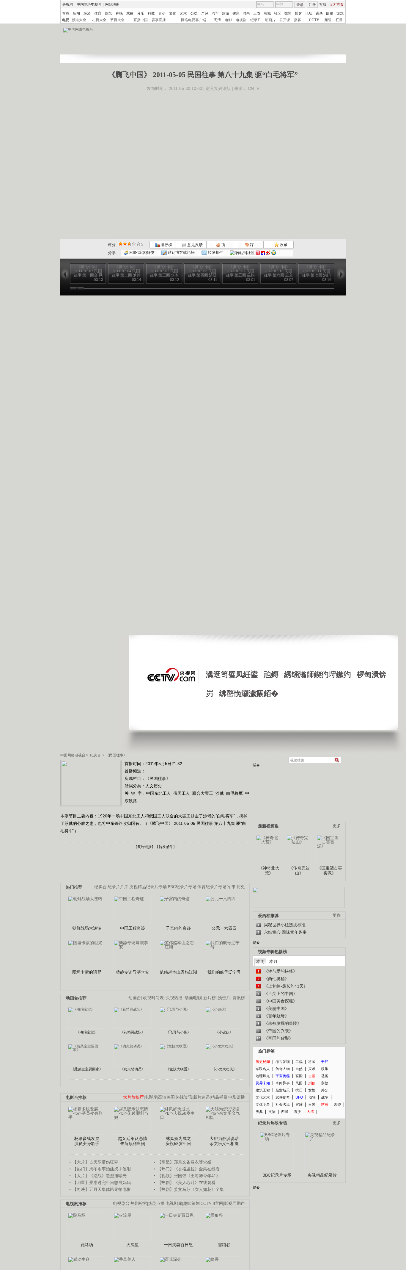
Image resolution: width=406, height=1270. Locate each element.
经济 (87, 13)
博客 (298, 13)
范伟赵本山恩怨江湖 (178, 972)
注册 (312, 5)
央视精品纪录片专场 (148, 887)
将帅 (311, 1062)
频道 (328, 20)
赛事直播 (159, 20)
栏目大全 (99, 20)
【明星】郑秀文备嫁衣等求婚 (184, 1162)
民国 (299, 1083)
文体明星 (263, 1104)
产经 (204, 13)
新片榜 (209, 998)
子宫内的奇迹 (178, 928)
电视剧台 (121, 1203)
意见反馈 (194, 245)
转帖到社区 (245, 253)
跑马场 (87, 1244)
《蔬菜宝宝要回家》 (87, 1069)
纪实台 (95, 755)
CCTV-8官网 (212, 1203)
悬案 (324, 1076)
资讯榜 (238, 998)
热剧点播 (156, 1203)
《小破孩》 (224, 1032)
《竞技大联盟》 (178, 1069)
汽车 (215, 13)
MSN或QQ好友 (141, 252)
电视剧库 (174, 1203)
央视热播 (174, 998)
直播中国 (140, 20)
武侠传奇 (283, 1097)
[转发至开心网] (258, 253)
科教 (151, 13)
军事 (231, 887)
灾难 (311, 1069)
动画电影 (193, 998)
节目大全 (117, 20)
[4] (125, 243)
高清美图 (166, 1097)
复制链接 (144, 847)
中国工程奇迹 (132, 928)
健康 (236, 13)
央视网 (67, 4)
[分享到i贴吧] (263, 253)
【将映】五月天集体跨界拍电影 (102, 1189)
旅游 (225, 13)
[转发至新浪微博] (268, 253)
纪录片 (255, 20)
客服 (322, 4)
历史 (241, 887)
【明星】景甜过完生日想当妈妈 (102, 1182)
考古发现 (283, 1062)
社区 (277, 13)
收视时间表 (153, 998)
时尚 (246, 13)
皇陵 (311, 1104)
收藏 (283, 245)
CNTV (253, 88)
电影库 (151, 1097)
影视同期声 (234, 1203)
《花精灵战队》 (132, 1032)
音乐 (140, 13)
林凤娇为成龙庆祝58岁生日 (178, 1141)
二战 (299, 1062)
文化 (172, 13)
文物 (272, 1112)
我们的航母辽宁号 (224, 972)
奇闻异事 (283, 1083)
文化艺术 (263, 1097)
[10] (138, 243)
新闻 (76, 13)
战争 (324, 1097)
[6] (129, 243)
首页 (65, 13)
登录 (299, 5)
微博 (288, 13)
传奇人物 (283, 1069)
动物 (312, 1097)
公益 (194, 13)
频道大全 (79, 20)
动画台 (134, 998)
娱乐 (324, 1069)
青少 (162, 13)
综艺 (108, 13)
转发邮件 (215, 252)
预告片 (224, 998)
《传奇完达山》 (299, 871)
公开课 (284, 20)
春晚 (119, 13)
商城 (267, 13)
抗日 (299, 1090)
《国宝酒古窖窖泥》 (329, 871)
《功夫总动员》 (132, 1069)
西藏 (284, 1112)
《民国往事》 (116, 755)
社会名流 (283, 1104)
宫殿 (299, 1076)
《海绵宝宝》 (86, 1032)
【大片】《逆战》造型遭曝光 (100, 1175)
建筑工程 (263, 1090)
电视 (65, 20)
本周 (260, 961)
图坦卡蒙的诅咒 (86, 972)
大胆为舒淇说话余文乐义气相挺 (224, 1141)
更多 (337, 826)
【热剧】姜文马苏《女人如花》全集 (190, 1189)
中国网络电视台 (89, 4)
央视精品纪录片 (322, 1175)
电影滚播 (236, 1097)
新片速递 (201, 1097)
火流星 (132, 1244)
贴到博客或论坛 (181, 252)
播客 (297, 20)
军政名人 (263, 1069)
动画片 (270, 20)
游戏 (340, 13)
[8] (134, 243)
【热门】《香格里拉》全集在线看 (188, 1168)
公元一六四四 (224, 928)
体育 (97, 13)
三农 (256, 13)
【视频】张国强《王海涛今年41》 (188, 1175)
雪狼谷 (224, 1244)
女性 (311, 1090)
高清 (217, 20)
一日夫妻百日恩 (178, 1244)
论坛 (308, 13)
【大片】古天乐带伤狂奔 (95, 1162)
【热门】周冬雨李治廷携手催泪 (102, 1168)
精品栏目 (219, 1097)
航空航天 (283, 1090)
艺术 (183, 13)
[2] (120, 243)
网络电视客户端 (193, 20)
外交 (324, 1090)
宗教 (324, 1083)
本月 (273, 961)
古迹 (337, 1104)
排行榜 (166, 245)
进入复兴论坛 (218, 88)
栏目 (339, 20)
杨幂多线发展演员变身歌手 (86, 1141)
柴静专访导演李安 (132, 972)
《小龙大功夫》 (224, 1069)
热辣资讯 (184, 1097)
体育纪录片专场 (211, 887)
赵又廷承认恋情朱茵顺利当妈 (132, 1141)
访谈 (319, 13)
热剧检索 (138, 1203)
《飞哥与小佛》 (178, 1032)
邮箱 (329, 13)
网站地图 (112, 4)
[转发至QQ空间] (273, 253)
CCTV (314, 20)
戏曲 (129, 13)
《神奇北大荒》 (269, 871)
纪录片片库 (118, 887)
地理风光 (263, 1076)
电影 (228, 20)
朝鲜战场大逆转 (86, 928)
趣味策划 (191, 1203)
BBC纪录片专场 (182, 887)
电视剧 (241, 20)
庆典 (259, 1112)
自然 (299, 1069)
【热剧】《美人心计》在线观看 (186, 1182)
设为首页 (336, 4)
